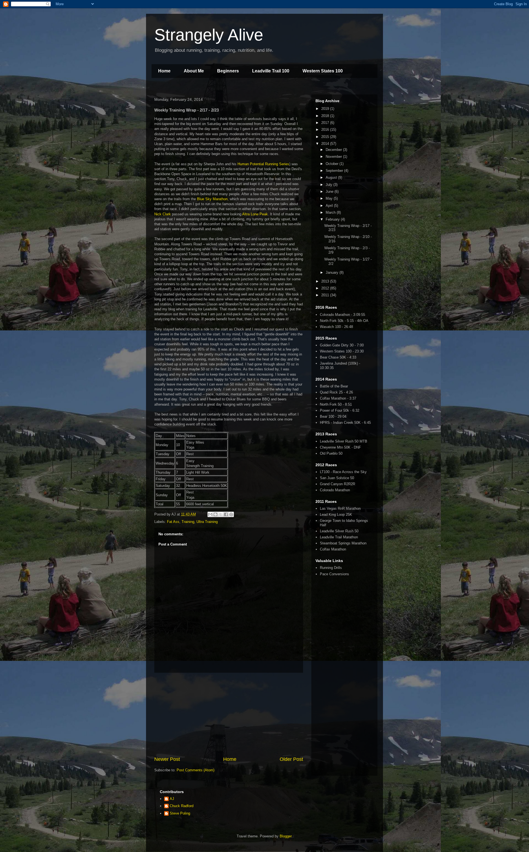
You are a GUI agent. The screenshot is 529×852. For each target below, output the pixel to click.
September (335, 171)
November (334, 156)
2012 (325, 288)
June (330, 191)
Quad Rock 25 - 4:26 (336, 392)
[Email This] (210, 514)
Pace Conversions (334, 574)
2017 (325, 123)
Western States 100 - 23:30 (342, 351)
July (329, 185)
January (332, 272)
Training (188, 522)
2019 (325, 109)
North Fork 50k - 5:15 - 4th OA (344, 321)
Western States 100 (323, 71)
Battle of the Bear (334, 386)
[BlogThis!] (215, 514)
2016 (325, 129)
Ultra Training (207, 522)
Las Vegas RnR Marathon (340, 508)
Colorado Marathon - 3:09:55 (342, 315)
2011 (325, 295)
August (332, 177)
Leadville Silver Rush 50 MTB (343, 441)
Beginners (228, 71)
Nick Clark (162, 214)
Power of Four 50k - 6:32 (339, 410)
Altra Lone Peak (255, 214)
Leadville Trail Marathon (339, 537)
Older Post (291, 759)
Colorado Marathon (335, 490)
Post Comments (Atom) (195, 770)
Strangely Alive (208, 35)
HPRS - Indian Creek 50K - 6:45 (345, 422)
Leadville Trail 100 (270, 71)
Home (164, 71)
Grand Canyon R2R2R (337, 484)
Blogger (286, 836)
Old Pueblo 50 (331, 453)
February (333, 219)
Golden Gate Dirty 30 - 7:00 (342, 345)
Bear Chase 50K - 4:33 (338, 357)
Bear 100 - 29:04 (333, 416)
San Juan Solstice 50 (337, 478)
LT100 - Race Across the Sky (343, 472)
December (334, 150)
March (331, 212)
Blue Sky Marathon (212, 199)
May (330, 198)
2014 (325, 144)
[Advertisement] (228, 714)
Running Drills (331, 568)
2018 (325, 116)
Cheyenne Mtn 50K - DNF (340, 447)
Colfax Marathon (333, 549)
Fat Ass (173, 522)
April (330, 205)
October (332, 164)
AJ (172, 799)
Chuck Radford (181, 806)
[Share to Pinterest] (231, 514)
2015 (325, 137)
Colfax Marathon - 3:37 (338, 398)
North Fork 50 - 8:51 (336, 404)
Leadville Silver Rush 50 (339, 531)
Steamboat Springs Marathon (343, 543)
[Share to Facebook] (226, 514)
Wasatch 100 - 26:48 (336, 327)
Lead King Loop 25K (336, 514)
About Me (194, 71)
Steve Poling (180, 813)
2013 (325, 281)
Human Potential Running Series (263, 164)
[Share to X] (220, 514)
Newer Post (167, 759)
